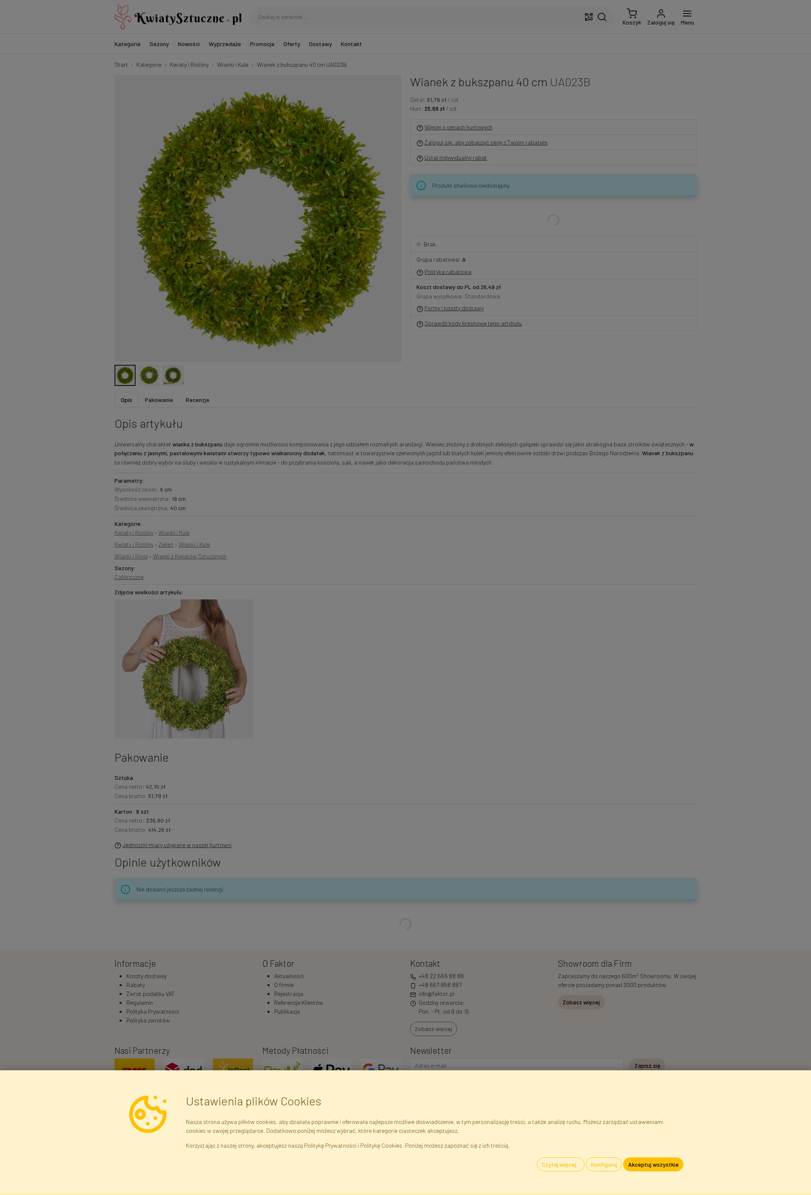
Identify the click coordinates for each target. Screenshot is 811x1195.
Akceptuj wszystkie (653, 1164)
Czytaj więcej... (561, 1164)
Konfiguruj (604, 1164)
